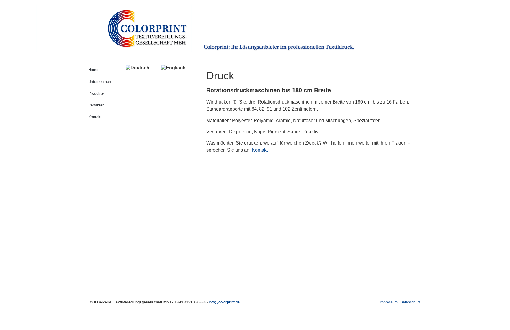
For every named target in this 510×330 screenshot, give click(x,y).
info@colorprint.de (224, 302)
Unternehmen (99, 81)
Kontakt (95, 117)
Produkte (96, 93)
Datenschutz (410, 302)
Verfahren (96, 105)
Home (93, 70)
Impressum (389, 302)
